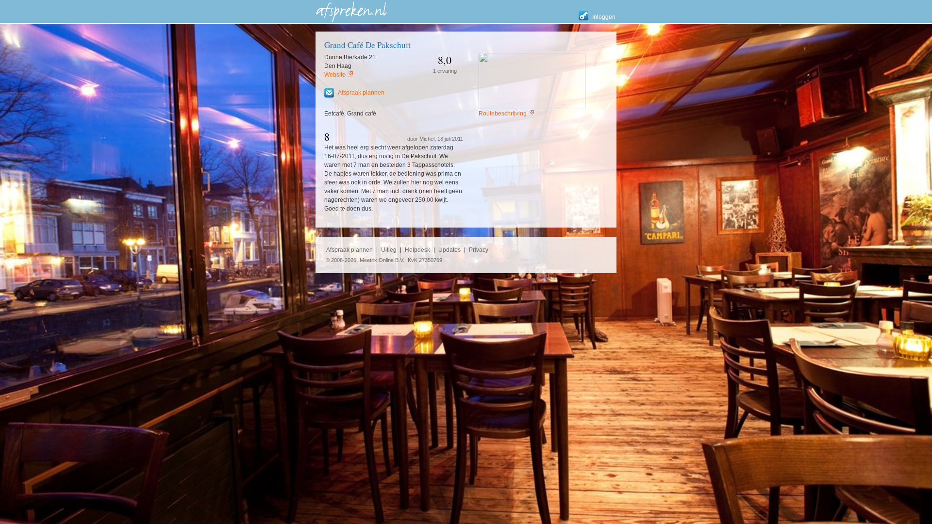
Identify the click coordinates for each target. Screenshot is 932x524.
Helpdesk (417, 249)
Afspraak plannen (361, 92)
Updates (449, 249)
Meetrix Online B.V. (382, 260)
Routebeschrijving (503, 113)
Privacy (478, 249)
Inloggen (604, 17)
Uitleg (389, 249)
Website (335, 74)
